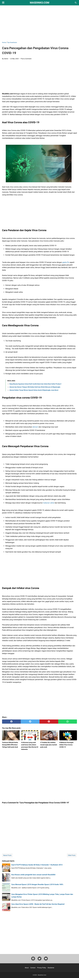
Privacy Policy (41, 967)
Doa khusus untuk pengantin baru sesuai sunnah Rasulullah (33, 875)
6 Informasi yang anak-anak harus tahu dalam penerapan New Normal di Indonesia (29, 746)
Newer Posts (7, 855)
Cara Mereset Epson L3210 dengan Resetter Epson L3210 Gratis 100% (37, 884)
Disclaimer (51, 967)
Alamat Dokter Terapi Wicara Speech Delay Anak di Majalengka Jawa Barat (33, 390)
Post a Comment (26, 58)
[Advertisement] (40, 22)
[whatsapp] (67, 721)
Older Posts (71, 855)
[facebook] (11, 721)
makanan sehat (48, 503)
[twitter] (30, 721)
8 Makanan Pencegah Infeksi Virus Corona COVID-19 (66, 745)
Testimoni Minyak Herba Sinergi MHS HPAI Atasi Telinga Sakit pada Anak (10, 745)
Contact (32, 967)
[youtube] (46, 959)
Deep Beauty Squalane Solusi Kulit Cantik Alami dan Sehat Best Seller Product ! (35, 384)
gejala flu (65, 262)
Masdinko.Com (39, 2)
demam (35, 427)
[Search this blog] (75, 2)
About (27, 967)
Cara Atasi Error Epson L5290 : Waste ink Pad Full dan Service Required (37, 904)
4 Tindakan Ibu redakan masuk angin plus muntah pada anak (48, 745)
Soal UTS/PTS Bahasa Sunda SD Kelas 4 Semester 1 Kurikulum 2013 (36, 865)
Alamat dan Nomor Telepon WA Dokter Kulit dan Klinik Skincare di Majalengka (34, 387)
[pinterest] (49, 721)
